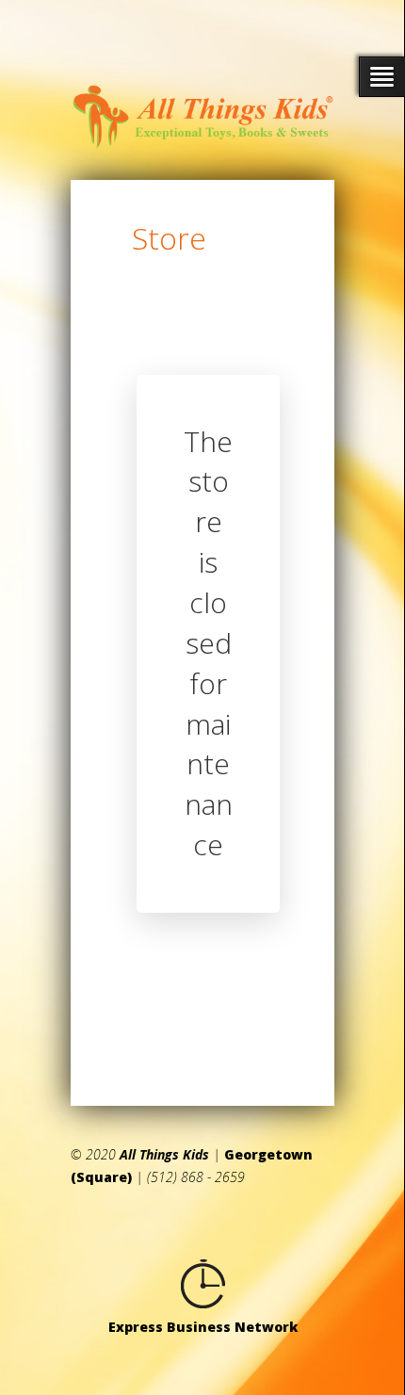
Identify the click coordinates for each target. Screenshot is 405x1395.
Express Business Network (203, 1327)
